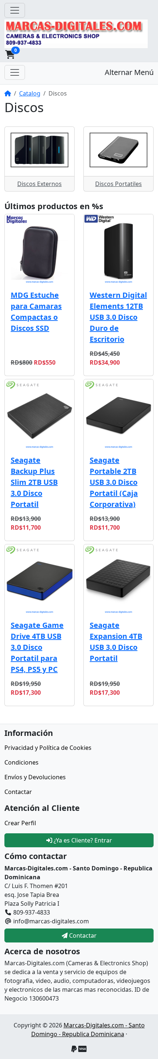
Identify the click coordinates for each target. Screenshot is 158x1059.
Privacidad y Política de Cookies (47, 748)
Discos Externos (39, 184)
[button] (9, 54)
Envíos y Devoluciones (35, 777)
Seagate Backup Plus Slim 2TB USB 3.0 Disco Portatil (34, 482)
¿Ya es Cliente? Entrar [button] (82, 840)
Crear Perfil (20, 823)
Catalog (29, 93)
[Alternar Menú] (14, 72)
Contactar (18, 792)
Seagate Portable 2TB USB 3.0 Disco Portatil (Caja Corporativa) (114, 482)
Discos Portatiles (118, 184)
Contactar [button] (82, 935)
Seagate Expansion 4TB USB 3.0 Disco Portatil (116, 641)
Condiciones (21, 762)
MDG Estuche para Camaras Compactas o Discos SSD (36, 311)
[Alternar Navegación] (14, 10)
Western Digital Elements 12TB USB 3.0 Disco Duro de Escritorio (118, 317)
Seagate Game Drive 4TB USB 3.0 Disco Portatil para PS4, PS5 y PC (37, 647)
